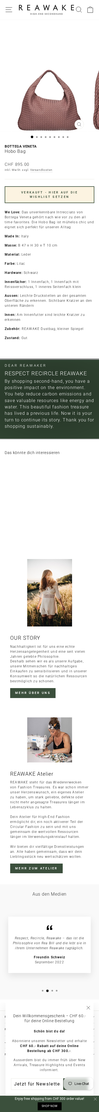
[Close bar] (95, 1099)
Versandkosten (41, 169)
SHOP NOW (49, 1106)
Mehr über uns (33, 693)
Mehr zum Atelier (36, 868)
